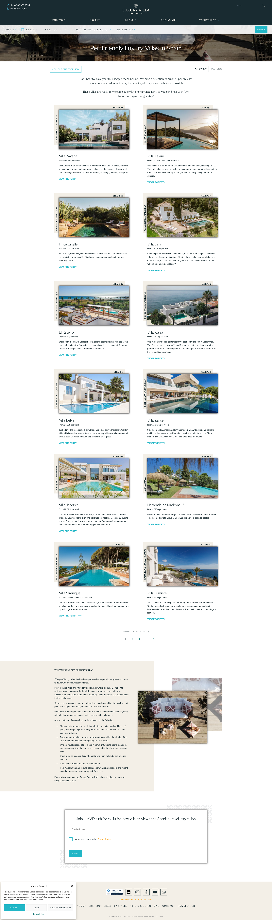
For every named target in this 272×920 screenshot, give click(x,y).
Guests (9, 30)
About (81, 906)
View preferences (61, 907)
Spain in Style (168, 20)
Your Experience (208, 20)
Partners (121, 906)
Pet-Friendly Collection (92, 30)
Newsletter (186, 906)
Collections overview (65, 69)
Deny (36, 907)
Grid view (201, 69)
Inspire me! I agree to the (92, 839)
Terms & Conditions (145, 906)
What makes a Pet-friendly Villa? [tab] (73, 670)
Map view (216, 69)
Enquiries (95, 20)
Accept (14, 907)
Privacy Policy (38, 914)
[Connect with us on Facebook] (146, 892)
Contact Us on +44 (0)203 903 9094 (136, 899)
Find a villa (130, 20)
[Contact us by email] (163, 892)
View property (68, 179)
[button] (71, 886)
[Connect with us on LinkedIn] (128, 892)
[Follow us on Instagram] (137, 892)
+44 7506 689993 (18, 8)
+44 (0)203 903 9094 (19, 5)
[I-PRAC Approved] (114, 892)
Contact (168, 906)
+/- (66, 30)
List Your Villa (100, 906)
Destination (125, 30)
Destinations (58, 20)
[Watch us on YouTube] (155, 892)
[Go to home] (136, 9)
